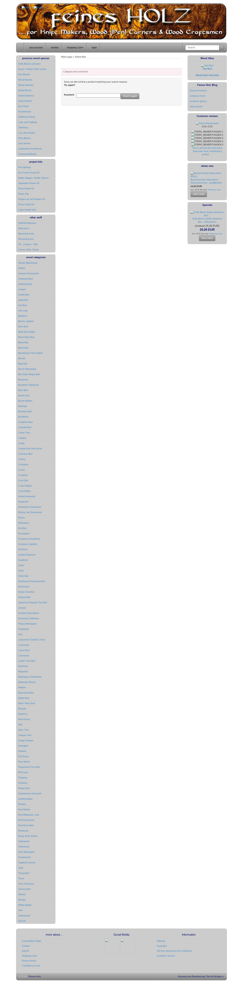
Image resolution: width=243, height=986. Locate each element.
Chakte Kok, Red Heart (30, 448)
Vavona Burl (24, 889)
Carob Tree (24, 432)
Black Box (23, 342)
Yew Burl (207, 68)
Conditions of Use (31, 965)
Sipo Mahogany (26, 852)
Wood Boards (25, 79)
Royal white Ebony (28, 836)
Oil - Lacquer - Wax (28, 244)
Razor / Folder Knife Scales (32, 69)
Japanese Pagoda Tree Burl (32, 602)
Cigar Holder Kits (27, 209)
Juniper (22, 608)
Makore (22, 687)
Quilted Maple (25, 799)
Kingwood (23, 629)
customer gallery (198, 101)
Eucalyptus (24, 533)
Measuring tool (26, 239)
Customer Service (166, 956)
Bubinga (22, 406)
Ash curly (23, 310)
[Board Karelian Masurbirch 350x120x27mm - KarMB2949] (207, 176)
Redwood (23, 830)
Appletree (23, 300)
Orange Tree (24, 735)
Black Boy (23, 347)
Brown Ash (23, 395)
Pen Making (24, 167)
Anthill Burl (23, 294)
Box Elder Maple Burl (29, 374)
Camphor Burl (25, 422)
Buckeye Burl (25, 411)
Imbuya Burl (24, 597)
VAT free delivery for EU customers (174, 951)
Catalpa (22, 438)
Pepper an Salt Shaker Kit (31, 199)
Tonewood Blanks (27, 154)
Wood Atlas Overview (207, 75)
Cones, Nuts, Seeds (28, 249)
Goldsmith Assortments (30, 148)
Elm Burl (22, 528)
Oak (20, 724)
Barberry (22, 316)
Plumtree (23, 783)
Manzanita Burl (26, 692)
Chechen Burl (25, 454)
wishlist (54, 47)
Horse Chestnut (26, 592)
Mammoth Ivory (26, 233)
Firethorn (23, 549)
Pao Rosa (23, 756)
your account (36, 47)
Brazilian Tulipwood (28, 385)
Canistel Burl (25, 427)
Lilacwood (23, 655)
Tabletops (23, 127)
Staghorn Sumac (27, 862)
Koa (20, 634)
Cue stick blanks (26, 133)
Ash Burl (22, 305)
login (94, 47)
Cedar (21, 443)
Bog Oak (22, 363)
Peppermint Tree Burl (29, 767)
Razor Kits (23, 194)
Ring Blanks (24, 138)
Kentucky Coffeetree (28, 618)
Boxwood (23, 379)
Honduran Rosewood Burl (31, 581)
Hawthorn (23, 560)
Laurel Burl (24, 650)
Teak (20, 868)
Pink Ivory (23, 772)
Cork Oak (23, 480)
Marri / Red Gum (26, 703)
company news (197, 96)
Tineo (21, 878)
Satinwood (23, 841)
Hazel (21, 565)
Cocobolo (23, 464)
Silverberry (23, 846)
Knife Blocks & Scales (29, 64)
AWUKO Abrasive (27, 223)
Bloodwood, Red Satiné (30, 353)
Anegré (22, 289)
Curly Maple (24, 491)
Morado (22, 708)
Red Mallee (24, 809)
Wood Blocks (25, 90)
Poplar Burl (24, 788)
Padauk (22, 751)
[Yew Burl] (207, 65)
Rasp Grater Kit (26, 188)
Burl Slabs (23, 106)
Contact (26, 946)
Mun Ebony (24, 719)
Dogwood (23, 501)
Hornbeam (23, 586)
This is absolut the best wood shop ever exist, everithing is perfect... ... (207, 151)
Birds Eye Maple (26, 332)
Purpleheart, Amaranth (29, 793)
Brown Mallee (25, 401)
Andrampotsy (25, 284)
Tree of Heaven (26, 884)
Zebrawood (24, 915)
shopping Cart (73, 47)
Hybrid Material (26, 95)
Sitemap (161, 941)
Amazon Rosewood (28, 273)
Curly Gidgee (25, 485)
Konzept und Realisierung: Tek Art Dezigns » (201, 976)
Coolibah (23, 475)
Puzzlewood (24, 111)
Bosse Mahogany (27, 369)
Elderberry (23, 523)
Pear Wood (24, 761)
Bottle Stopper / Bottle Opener (33, 178)
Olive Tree (23, 730)
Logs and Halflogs (27, 122)
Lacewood (23, 645)
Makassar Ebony (27, 682)
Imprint (25, 951)
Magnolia (23, 671)
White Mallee (25, 905)
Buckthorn (23, 416)
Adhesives (23, 228)
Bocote (21, 358)
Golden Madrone (27, 554)
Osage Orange (25, 740)
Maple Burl (23, 698)
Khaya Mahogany (27, 623)
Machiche (23, 666)
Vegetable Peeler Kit (28, 183)
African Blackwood (27, 263)
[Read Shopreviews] (207, 123)
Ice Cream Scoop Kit (28, 172)
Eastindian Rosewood (29, 507)
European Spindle (27, 544)
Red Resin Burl (26, 825)
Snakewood (24, 857)
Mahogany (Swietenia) (30, 677)
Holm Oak (23, 576)
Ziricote (22, 921)
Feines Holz (34, 976)
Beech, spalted (26, 321)
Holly (21, 570)
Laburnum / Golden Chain (31, 639)
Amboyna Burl (25, 278)
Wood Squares (26, 85)
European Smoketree (29, 539)
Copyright (162, 946)
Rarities (22, 804)
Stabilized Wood (26, 117)
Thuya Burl (23, 873)
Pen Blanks (24, 74)
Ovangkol (23, 746)
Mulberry (22, 714)
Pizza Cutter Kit (26, 204)
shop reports (196, 106)
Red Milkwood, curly (28, 815)
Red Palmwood (26, 820)
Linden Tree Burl (27, 661)
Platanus (22, 777)
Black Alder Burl (26, 337)
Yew (20, 910)
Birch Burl (23, 326)
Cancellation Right (31, 941)
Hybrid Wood (25, 101)
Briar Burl (23, 390)
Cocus (21, 470)
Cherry (21, 459)
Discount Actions (198, 90)
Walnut (21, 894)
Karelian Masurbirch (28, 613)
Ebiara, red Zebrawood (30, 512)
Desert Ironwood (26, 496)
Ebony (21, 517)
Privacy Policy (29, 960)
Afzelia (21, 268)
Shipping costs (214, 190)
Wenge (22, 899)
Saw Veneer (24, 143)
